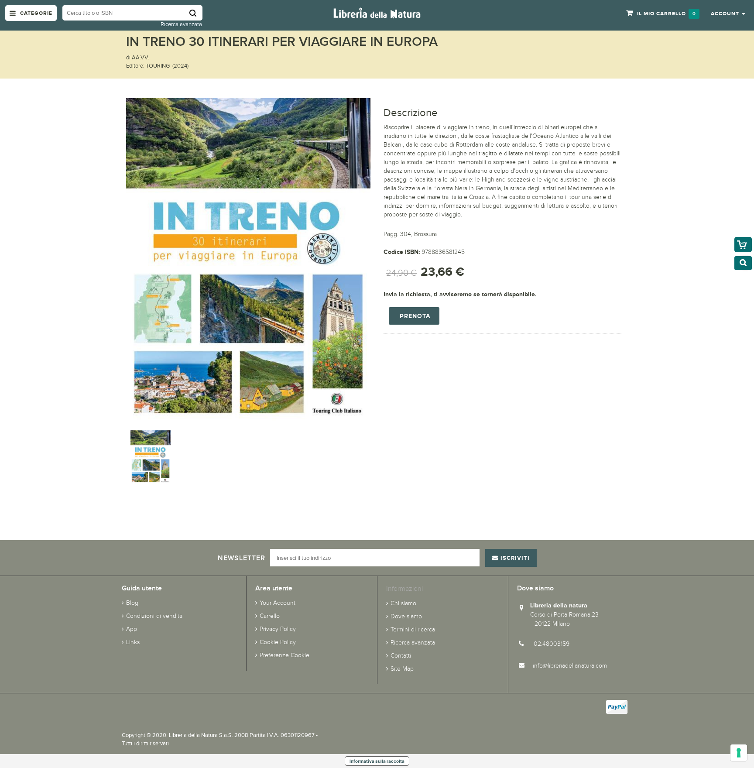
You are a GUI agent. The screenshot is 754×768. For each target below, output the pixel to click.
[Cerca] (195, 13)
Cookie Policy (278, 642)
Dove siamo (406, 616)
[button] (728, 13)
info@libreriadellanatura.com (570, 665)
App (131, 629)
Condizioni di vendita (154, 616)
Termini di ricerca (413, 629)
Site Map (402, 668)
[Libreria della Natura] (377, 12)
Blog (132, 603)
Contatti (401, 655)
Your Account (277, 603)
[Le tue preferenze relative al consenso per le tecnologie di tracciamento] (738, 752)
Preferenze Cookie (284, 655)
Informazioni (404, 588)
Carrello (270, 616)
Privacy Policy (278, 629)
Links (133, 642)
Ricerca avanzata (181, 24)
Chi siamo (403, 603)
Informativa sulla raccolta (377, 761)
